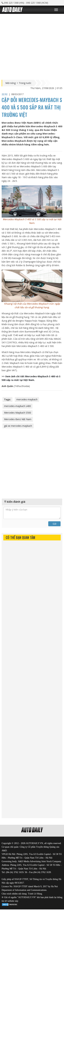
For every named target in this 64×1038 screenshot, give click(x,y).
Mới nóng (10, 83)
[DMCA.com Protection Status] (10, 904)
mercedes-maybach (26, 399)
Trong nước (25, 83)
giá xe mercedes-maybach (18, 425)
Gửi (54, 523)
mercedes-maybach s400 (17, 406)
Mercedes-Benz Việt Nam (17, 419)
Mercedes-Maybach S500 (17, 412)
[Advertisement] (32, 46)
